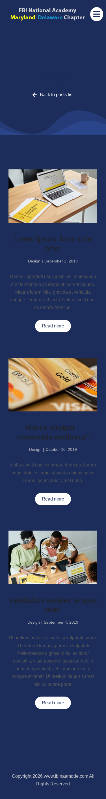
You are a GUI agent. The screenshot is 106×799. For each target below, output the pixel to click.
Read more (53, 325)
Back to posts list (56, 94)
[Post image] (52, 196)
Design (34, 261)
